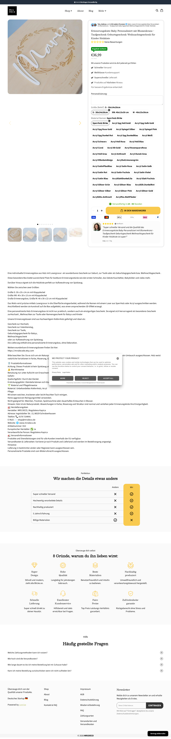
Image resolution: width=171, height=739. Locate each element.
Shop (46, 689)
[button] (80, 123)
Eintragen (154, 705)
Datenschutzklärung (89, 699)
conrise (22, 704)
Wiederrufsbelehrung (90, 705)
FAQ (82, 710)
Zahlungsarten (87, 715)
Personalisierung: (99, 93)
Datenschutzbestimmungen (128, 713)
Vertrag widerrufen (157, 733)
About (80, 11)
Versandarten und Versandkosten (88, 723)
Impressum (85, 689)
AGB (82, 694)
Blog (91, 11)
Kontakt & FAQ (50, 705)
